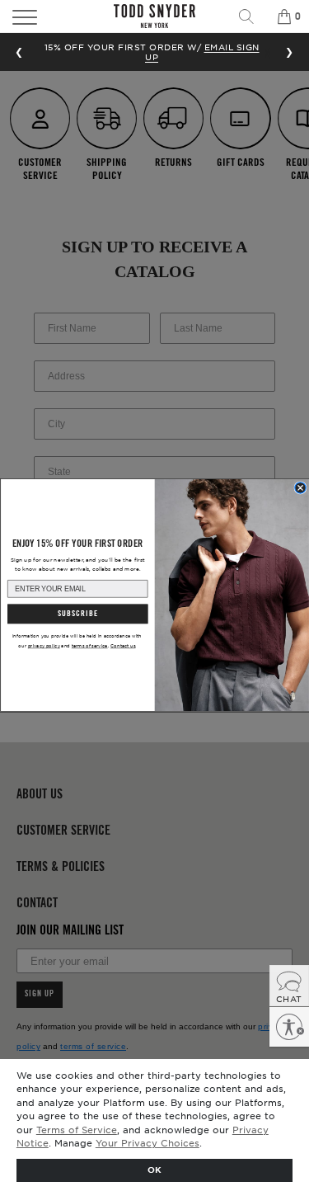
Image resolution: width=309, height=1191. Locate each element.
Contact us (122, 646)
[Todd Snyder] (154, 16)
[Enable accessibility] (289, 1027)
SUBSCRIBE (77, 614)
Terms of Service (76, 1129)
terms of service (89, 646)
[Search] (252, 16)
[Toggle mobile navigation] (45, 16)
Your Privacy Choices (147, 1142)
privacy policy (43, 646)
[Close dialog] (299, 488)
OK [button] (154, 1169)
